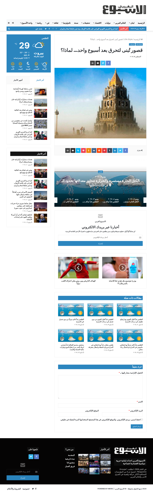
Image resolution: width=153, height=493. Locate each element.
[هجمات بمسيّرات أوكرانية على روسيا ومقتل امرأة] (40, 102)
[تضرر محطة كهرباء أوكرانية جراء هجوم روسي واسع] (40, 92)
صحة (76, 23)
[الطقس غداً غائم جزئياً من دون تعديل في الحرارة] (71, 310)
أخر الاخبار (40, 80)
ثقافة (56, 23)
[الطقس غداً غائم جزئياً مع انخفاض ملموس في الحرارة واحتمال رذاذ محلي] (130, 335)
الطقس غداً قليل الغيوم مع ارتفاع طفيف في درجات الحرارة (131, 320)
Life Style (128, 39)
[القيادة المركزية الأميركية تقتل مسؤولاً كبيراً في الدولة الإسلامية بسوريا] (94, 457)
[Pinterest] (104, 150)
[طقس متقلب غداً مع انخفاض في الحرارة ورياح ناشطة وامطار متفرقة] (100, 335)
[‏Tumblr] (109, 150)
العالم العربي (120, 23)
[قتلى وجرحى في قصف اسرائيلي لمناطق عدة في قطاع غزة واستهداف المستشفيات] (105, 463)
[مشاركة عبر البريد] (97, 63)
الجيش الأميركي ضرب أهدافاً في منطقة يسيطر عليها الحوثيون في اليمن (22, 194)
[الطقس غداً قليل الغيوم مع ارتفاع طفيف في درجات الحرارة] (130, 310)
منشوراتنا (71, 462)
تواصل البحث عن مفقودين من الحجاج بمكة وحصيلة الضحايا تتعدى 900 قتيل (21, 122)
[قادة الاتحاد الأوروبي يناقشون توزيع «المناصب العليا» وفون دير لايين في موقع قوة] (105, 470)
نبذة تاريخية (70, 459)
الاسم (140, 401)
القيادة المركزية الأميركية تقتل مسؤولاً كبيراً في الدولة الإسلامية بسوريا (92, 29)
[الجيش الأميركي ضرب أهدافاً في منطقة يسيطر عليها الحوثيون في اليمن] (40, 195)
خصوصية (26, 489)
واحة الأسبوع (27, 23)
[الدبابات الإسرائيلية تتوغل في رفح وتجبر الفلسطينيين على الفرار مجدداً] (83, 457)
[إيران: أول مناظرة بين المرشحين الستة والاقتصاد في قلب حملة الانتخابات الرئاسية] (94, 464)
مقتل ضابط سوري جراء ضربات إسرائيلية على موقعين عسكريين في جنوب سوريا (21, 205)
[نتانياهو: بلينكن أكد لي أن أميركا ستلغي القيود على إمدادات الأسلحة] (40, 218)
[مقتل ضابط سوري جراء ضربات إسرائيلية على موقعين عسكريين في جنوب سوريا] (40, 206)
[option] (100, 183)
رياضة (39, 23)
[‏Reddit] (99, 150)
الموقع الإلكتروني (92, 410)
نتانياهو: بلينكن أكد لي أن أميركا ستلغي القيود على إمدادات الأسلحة (21, 217)
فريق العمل (70, 466)
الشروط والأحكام (14, 489)
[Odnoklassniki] (88, 150)
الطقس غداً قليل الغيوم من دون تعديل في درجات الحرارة (102, 320)
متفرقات (132, 44)
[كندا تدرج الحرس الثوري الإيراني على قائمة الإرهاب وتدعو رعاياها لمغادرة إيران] (40, 135)
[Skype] (78, 150)
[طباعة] (92, 63)
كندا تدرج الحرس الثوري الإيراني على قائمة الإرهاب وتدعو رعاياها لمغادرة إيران (23, 134)
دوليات (108, 23)
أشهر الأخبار (18, 80)
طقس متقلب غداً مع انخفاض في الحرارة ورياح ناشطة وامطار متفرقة (100, 346)
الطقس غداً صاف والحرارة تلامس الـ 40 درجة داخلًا (100, 182)
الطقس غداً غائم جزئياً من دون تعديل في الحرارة (71, 320)
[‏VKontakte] (94, 150)
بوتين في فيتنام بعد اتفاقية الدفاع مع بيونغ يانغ (23, 111)
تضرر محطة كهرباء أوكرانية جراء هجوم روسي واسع (22, 90)
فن (48, 23)
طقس (100, 174)
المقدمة (71, 455)
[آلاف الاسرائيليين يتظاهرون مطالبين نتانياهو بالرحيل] (83, 470)
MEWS (110, 489)
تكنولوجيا (67, 23)
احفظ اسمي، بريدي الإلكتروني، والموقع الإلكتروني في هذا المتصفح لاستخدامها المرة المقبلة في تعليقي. (100, 419)
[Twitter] (103, 63)
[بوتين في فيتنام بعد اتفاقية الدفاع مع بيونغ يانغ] (40, 113)
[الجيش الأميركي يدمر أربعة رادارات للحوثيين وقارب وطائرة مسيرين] (94, 471)
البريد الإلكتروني (136, 410)
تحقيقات (86, 23)
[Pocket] (83, 150)
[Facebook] (108, 63)
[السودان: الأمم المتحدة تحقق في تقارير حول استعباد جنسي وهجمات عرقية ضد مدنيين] (83, 463)
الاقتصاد (98, 23)
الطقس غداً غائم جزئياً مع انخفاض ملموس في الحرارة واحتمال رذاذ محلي (131, 347)
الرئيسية (141, 23)
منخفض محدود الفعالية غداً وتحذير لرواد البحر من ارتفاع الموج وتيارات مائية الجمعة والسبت (72, 347)
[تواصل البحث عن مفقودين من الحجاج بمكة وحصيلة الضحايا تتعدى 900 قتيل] (40, 124)
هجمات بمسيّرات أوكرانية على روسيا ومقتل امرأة (21, 100)
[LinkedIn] (115, 150)
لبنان (132, 23)
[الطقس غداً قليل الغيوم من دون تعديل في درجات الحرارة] (100, 310)
